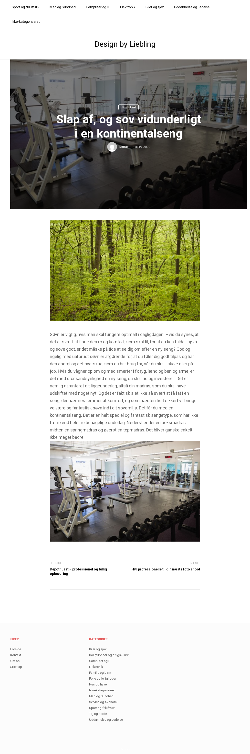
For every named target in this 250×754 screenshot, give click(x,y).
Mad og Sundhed (63, 7)
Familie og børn (100, 672)
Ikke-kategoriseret (26, 21)
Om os (15, 661)
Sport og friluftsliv (25, 7)
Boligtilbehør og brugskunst (109, 655)
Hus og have (128, 107)
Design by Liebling (125, 44)
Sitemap (16, 667)
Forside (15, 649)
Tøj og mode (98, 714)
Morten (124, 147)
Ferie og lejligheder (102, 678)
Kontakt (15, 655)
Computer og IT (98, 7)
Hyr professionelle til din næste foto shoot (166, 569)
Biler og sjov (155, 7)
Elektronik (127, 7)
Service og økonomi (103, 702)
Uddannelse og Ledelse (192, 7)
